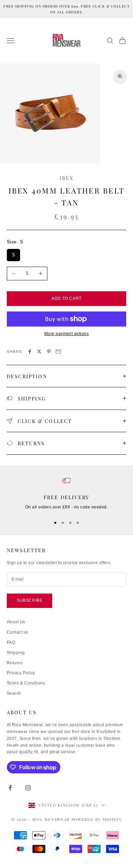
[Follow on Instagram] (28, 787)
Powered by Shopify (97, 819)
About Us (16, 622)
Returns (15, 663)
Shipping (16, 652)
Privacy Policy (21, 672)
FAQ (11, 642)
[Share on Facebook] (29, 351)
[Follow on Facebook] (10, 787)
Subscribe (29, 600)
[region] (66, 494)
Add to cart (66, 298)
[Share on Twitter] (39, 351)
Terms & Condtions (26, 683)
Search (14, 693)
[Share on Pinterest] (48, 351)
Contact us (17, 632)
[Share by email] (58, 351)
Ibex (67, 177)
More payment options (66, 333)
